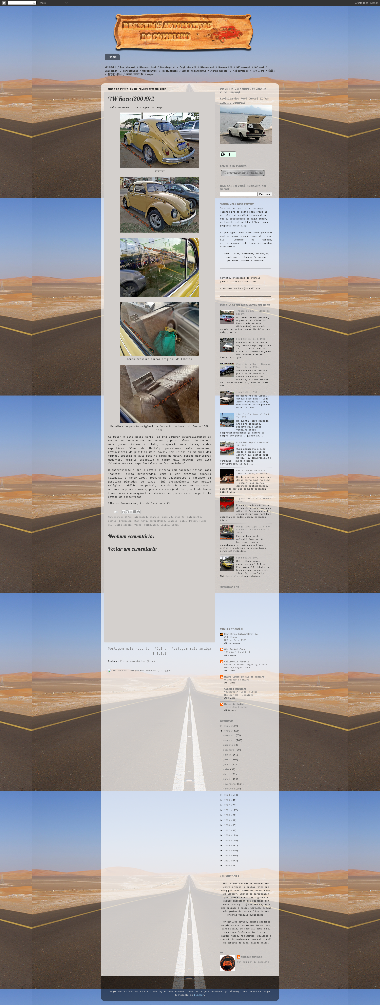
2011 (227, 861)
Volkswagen (151, 525)
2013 (227, 851)
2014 (227, 845)
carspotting (157, 521)
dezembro (229, 735)
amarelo (154, 517)
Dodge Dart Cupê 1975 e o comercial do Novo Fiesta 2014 (253, 530)
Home (113, 57)
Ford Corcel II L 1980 (250, 339)
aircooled (140, 517)
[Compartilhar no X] (131, 512)
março (227, 779)
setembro (229, 750)
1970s (128, 517)
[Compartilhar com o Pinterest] (139, 512)
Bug (136, 521)
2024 (227, 795)
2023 (227, 800)
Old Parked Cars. (235, 649)
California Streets (236, 662)
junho (227, 765)
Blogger (199, 995)
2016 (227, 835)
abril (227, 774)
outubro (228, 745)
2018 (227, 825)
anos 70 (167, 517)
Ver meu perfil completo (253, 962)
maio (226, 769)
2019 (227, 820)
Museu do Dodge (234, 704)
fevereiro (230, 784)
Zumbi (175, 525)
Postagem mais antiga (191, 649)
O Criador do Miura (236, 680)
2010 (227, 866)
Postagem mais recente (128, 649)
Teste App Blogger (236, 707)
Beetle (112, 521)
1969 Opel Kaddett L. (238, 652)
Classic (172, 521)
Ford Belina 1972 (247, 558)
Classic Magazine (235, 689)
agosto (228, 755)
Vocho (137, 525)
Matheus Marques (251, 957)
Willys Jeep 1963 (235, 640)
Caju (144, 521)
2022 (227, 805)
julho (227, 760)
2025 (227, 731)
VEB (110, 525)
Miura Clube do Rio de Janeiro (244, 677)
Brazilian (125, 521)
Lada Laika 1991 (246, 392)
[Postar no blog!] (127, 512)
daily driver (188, 521)
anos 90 (179, 517)
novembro (229, 740)
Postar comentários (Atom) (137, 661)
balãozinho (194, 517)
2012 (227, 856)
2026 (227, 726)
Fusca (203, 521)
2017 (227, 830)
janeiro (228, 789)
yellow (165, 525)
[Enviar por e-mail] (123, 512)
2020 (227, 815)
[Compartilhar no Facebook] (135, 512)
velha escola (123, 525)
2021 (227, 810)
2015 (227, 840)
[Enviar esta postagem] (116, 512)
